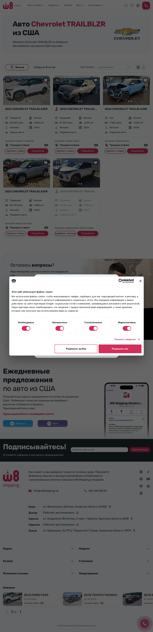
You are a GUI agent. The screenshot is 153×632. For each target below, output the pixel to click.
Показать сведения (125, 339)
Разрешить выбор (76, 348)
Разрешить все (120, 348)
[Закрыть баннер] (140, 281)
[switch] (59, 328)
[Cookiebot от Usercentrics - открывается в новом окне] (121, 281)
